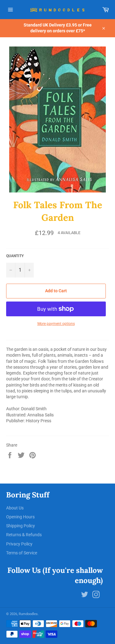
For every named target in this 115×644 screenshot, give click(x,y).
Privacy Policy (19, 543)
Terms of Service (21, 552)
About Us (15, 507)
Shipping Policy (20, 525)
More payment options (56, 324)
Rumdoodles (28, 614)
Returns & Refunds (24, 534)
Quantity (15, 256)
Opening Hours (20, 516)
